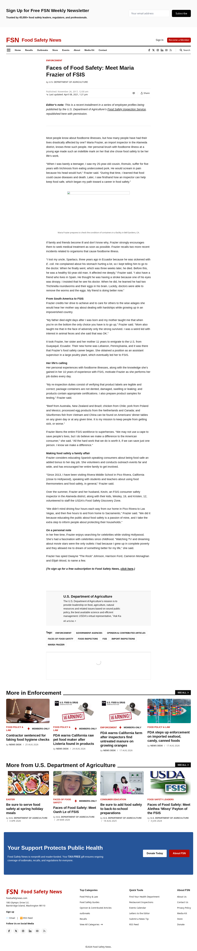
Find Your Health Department (144, 896)
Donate (181, 924)
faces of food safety (60, 638)
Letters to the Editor (139, 913)
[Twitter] (153, 50)
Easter (10, 799)
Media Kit (182, 913)
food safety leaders (160, 799)
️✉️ (10, 917)
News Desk (15, 744)
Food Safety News (102, 946)
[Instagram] (157, 50)
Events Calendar (137, 907)
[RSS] (170, 50)
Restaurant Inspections (141, 902)
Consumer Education (113, 799)
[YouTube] (166, 50)
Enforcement (54, 60)
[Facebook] (149, 50)
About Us (182, 896)
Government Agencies (89, 632)
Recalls (83, 918)
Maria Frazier (56, 644)
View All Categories (89, 924)
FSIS (105, 638)
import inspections (123, 638)
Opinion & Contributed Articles (126, 632)
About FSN (179, 853)
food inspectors (88, 638)
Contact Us (182, 902)
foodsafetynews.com (16, 898)
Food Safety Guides (89, 902)
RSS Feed (134, 924)
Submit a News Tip (139, 918)
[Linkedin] (162, 50)
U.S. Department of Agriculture (68, 82)
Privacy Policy (184, 907)
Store (180, 918)
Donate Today (155, 853)
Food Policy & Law (158, 727)
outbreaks (85, 913)
